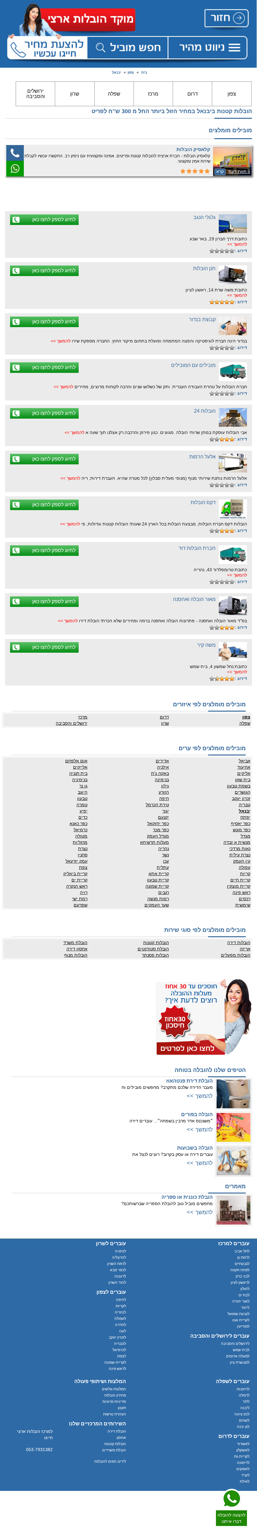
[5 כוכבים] (211, 250)
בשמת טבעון (238, 785)
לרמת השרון (116, 1264)
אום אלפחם (76, 760)
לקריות (121, 1306)
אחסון (121, 1437)
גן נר (83, 785)
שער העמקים (156, 904)
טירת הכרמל (157, 804)
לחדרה (120, 1325)
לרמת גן (243, 1257)
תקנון (122, 1408)
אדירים (162, 760)
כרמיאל (80, 829)
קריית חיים (240, 879)
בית (144, 72)
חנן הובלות (204, 268)
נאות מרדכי (239, 848)
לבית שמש (241, 1350)
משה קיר (206, 645)
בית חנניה (78, 773)
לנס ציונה (241, 1414)
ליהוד (245, 1307)
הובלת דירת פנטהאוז (189, 1081)
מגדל (245, 836)
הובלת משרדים (114, 1450)
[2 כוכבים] (226, 250)
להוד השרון (117, 1282)
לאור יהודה (240, 1301)
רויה (83, 892)
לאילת (244, 1481)
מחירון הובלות (115, 1395)
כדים (82, 817)
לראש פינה (117, 1368)
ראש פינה (241, 892)
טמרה (81, 804)
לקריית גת (241, 1456)
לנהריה (120, 1312)
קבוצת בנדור (202, 319)
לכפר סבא (118, 1270)
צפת (83, 867)
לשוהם (244, 1420)
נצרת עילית (239, 854)
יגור (165, 810)
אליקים (243, 773)
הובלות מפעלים (235, 955)
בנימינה (162, 779)
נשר (165, 854)
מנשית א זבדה (236, 842)
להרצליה (119, 1257)
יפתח (245, 817)
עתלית (163, 867)
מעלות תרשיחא (154, 842)
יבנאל (116, 72)
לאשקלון (242, 1450)
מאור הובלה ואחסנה (194, 599)
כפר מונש (241, 829)
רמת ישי (79, 898)
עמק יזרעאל (76, 861)
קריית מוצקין (238, 886)
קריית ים (79, 879)
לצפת (121, 1356)
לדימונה (243, 1462)
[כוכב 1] (231, 250)
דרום (192, 94)
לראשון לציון (240, 1282)
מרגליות (80, 842)
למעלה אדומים (237, 1356)
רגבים (163, 892)
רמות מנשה (158, 898)
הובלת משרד (75, 942)
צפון (131, 72)
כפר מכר (161, 829)
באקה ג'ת (160, 773)
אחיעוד (243, 767)
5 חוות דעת (239, 171)
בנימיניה (79, 779)
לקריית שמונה (115, 1362)
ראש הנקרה (76, 886)
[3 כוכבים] (221, 250)
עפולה (244, 867)
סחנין (82, 854)
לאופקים (242, 1469)
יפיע (83, 810)
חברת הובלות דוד (197, 548)
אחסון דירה (76, 948)
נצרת (82, 848)
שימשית (242, 904)
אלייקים (80, 767)
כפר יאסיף (240, 823)
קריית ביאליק (75, 873)
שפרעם (80, 904)
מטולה (81, 836)
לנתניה (120, 1251)
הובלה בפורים (197, 1114)
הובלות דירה (238, 942)
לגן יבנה (243, 1426)
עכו (166, 861)
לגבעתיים (242, 1264)
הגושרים (242, 792)
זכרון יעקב (241, 798)
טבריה (244, 804)
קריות (245, 873)
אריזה (245, 948)
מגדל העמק (158, 836)
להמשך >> (237, 244)
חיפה (164, 798)
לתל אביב (241, 1251)
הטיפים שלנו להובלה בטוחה (210, 1070)
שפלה (114, 94)
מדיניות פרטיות (114, 1401)
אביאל (244, 760)
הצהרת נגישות (114, 1414)
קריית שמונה (157, 886)
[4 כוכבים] (216, 250)
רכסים (244, 898)
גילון (165, 785)
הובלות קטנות (156, 942)
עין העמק (241, 861)
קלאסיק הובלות (193, 149)
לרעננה (120, 1276)
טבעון (82, 798)
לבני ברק (242, 1276)
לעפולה (120, 1318)
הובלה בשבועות (195, 1148)
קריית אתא (159, 873)
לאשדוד (243, 1444)
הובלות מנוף (75, 955)
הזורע (164, 792)
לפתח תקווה (239, 1270)
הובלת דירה (117, 1431)
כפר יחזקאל (158, 823)
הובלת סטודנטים (153, 948)
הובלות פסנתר (155, 955)
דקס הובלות (203, 502)
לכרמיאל (119, 1350)
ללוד (246, 1401)
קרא (220, 171)
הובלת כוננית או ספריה (187, 1197)
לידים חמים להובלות (110, 1461)
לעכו (122, 1331)
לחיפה (121, 1300)
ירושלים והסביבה (35, 93)
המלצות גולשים (114, 1389)
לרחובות (243, 1389)
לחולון (244, 1289)
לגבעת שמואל (238, 1314)
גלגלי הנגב (204, 217)
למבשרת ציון (239, 1362)
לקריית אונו (240, 1320)
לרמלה (244, 1395)
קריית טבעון (158, 879)
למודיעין (243, 1326)
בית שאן (242, 779)
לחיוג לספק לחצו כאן (54, 219)
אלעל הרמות (202, 456)
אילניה (163, 767)
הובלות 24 (205, 411)
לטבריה (120, 1343)
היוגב (82, 792)
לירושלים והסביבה (235, 1343)
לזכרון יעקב (117, 1337)
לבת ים (244, 1295)
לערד (245, 1475)
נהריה (163, 848)
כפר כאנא (78, 823)
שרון (74, 94)
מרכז (153, 94)
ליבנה (244, 1408)
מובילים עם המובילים (193, 365)
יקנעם (163, 817)
